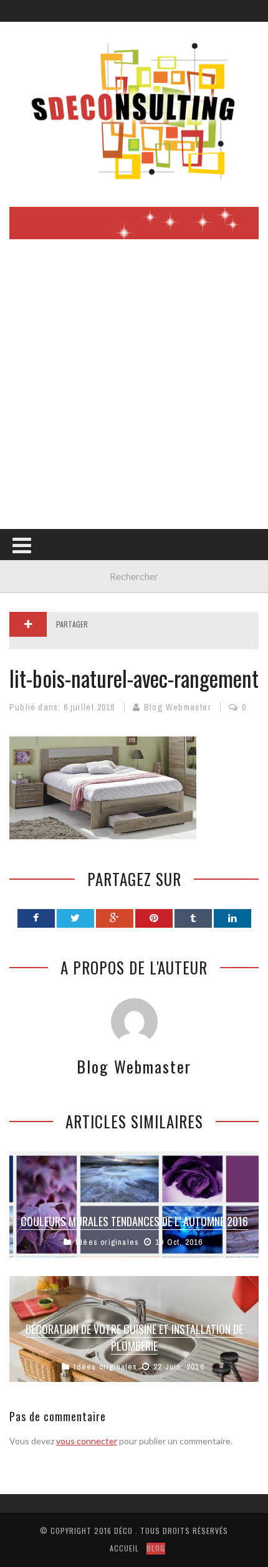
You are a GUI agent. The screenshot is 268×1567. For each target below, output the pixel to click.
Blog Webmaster (177, 707)
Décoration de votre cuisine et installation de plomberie (134, 1337)
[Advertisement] (134, 389)
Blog (155, 1548)
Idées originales (107, 1242)
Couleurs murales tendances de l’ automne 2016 (134, 1221)
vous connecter (86, 1441)
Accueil (124, 1548)
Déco (123, 1530)
